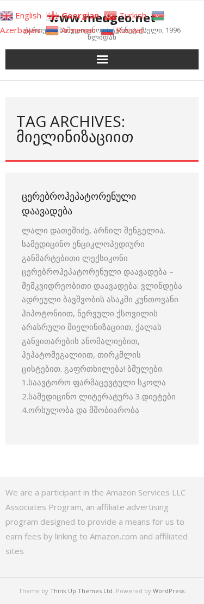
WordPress (168, 591)
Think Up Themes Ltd (81, 591)
